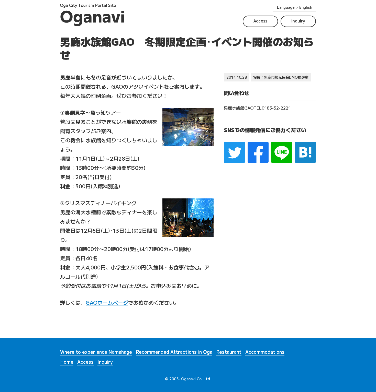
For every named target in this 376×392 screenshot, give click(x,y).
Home (66, 362)
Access (260, 21)
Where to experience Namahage (96, 352)
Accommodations (264, 352)
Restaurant (228, 352)
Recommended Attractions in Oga (174, 352)
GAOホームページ (107, 302)
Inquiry (298, 21)
